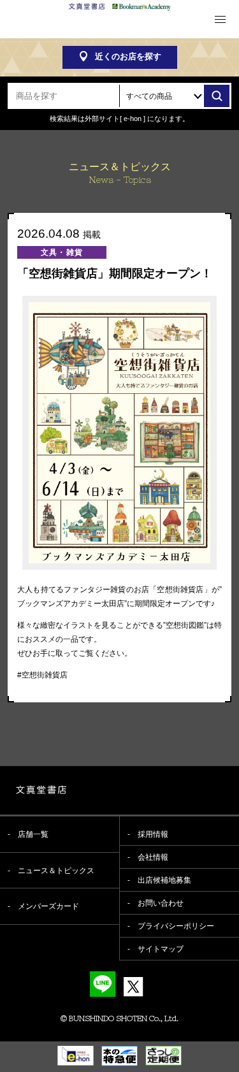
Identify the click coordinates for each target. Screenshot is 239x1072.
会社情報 (153, 857)
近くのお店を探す (128, 56)
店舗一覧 (33, 834)
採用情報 (153, 834)
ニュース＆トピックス (56, 870)
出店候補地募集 (164, 880)
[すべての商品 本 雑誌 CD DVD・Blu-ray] (175, 96)
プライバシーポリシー (176, 926)
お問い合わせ (161, 903)
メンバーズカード (48, 906)
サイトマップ (161, 949)
